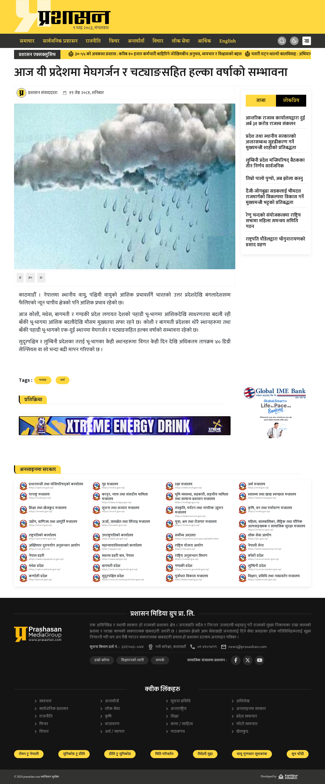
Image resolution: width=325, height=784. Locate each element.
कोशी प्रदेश (256, 556)
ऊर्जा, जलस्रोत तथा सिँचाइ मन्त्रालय (126, 522)
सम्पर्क (160, 660)
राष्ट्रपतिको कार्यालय (42, 535)
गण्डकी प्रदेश (183, 566)
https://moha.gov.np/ (113, 488)
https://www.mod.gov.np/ (188, 488)
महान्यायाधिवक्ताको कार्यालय (122, 545)
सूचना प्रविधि (178, 701)
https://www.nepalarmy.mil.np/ (264, 549)
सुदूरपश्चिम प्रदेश (113, 576)
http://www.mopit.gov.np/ (188, 579)
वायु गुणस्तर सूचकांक (252, 754)
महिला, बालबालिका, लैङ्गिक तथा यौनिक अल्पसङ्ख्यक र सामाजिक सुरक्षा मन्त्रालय (276, 524)
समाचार (27, 41)
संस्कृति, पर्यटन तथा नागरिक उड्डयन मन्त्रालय (199, 510)
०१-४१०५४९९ (207, 647)
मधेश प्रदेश (36, 566)
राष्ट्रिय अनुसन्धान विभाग (191, 556)
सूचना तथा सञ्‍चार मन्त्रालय (120, 508)
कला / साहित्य (179, 724)
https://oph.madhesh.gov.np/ (44, 569)
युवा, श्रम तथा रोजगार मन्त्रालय (196, 522)
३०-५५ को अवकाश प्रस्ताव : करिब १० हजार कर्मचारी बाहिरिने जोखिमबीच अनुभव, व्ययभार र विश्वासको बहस (128, 54)
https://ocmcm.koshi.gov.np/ (263, 559)
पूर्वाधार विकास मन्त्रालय (191, 576)
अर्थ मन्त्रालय (256, 484)
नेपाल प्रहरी (36, 556)
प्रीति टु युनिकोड (120, 754)
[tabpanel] (276, 182)
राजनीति (93, 41)
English (227, 41)
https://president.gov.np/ (42, 539)
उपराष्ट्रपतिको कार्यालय (117, 535)
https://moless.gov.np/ (187, 525)
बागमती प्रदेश (111, 566)
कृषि (106, 716)
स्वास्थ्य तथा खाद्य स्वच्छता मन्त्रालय (272, 494)
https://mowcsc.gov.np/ (260, 530)
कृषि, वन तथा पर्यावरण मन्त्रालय (270, 508)
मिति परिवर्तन (164, 754)
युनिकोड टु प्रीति (74, 754)
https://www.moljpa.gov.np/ (117, 502)
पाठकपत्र (175, 731)
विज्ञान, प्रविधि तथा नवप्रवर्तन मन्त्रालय (274, 576)
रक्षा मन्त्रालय (183, 484)
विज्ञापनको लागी (132, 660)
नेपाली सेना (256, 545)
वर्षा (62, 380)
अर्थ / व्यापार (112, 731)
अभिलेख (240, 701)
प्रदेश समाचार (244, 716)
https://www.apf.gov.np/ (114, 559)
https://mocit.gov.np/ (113, 511)
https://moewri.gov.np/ (114, 525)
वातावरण (109, 724)
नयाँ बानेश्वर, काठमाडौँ (170, 647)
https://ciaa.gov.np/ (39, 549)
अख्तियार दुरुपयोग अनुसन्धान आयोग (54, 545)
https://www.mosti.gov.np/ (262, 579)
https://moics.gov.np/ (40, 525)
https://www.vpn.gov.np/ (115, 539)
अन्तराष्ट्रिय (176, 709)
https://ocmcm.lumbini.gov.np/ (264, 569)
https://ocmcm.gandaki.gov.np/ (192, 569)
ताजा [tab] (261, 100)
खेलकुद (239, 731)
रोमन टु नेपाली (29, 754)
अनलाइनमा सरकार (248, 709)
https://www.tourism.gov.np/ (190, 516)
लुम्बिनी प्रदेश (257, 566)
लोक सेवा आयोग (259, 535)
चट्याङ (43, 380)
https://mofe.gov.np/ (259, 511)
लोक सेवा (181, 41)
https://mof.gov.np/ (258, 488)
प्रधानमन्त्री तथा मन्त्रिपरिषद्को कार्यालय (56, 484)
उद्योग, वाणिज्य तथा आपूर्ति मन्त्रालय (53, 522)
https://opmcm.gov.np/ (41, 488)
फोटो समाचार (244, 724)
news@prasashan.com (247, 647)
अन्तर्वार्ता (136, 41)
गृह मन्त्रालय (110, 484)
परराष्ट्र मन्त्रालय (39, 494)
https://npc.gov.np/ (185, 549)
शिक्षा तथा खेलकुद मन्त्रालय (48, 508)
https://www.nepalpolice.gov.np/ (46, 559)
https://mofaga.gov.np (187, 502)
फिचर (114, 41)
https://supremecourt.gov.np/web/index (197, 539)
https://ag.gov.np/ (111, 549)
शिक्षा (172, 716)
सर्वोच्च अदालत (185, 535)
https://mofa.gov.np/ (40, 498)
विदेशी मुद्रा (205, 754)
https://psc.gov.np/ (258, 539)
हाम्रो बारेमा (101, 660)
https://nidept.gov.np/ (187, 559)
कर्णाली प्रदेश (38, 576)
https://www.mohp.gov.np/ (262, 498)
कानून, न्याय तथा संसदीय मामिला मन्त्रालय (125, 496)
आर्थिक (204, 41)
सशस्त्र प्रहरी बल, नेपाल (118, 556)
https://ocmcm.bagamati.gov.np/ (120, 569)
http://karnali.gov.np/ (40, 579)
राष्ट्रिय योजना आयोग (189, 545)
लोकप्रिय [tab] (291, 100)
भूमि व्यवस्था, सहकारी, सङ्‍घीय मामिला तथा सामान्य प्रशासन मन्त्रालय (201, 496)
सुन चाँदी (297, 754)
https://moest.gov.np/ (41, 511)
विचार (158, 41)
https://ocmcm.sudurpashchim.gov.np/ (123, 579)
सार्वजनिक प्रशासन (60, 41)
